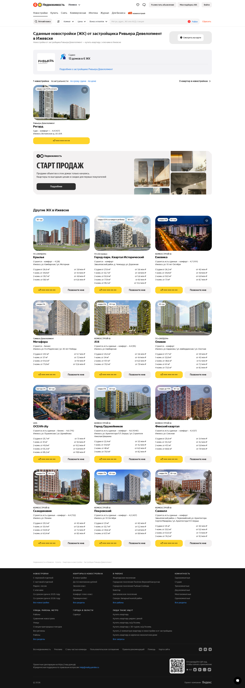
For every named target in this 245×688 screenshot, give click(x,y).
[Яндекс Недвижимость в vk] (200, 649)
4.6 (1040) (134, 431)
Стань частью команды (76, 649)
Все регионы (39, 631)
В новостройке (80, 578)
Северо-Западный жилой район (127, 598)
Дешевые (77, 590)
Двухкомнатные (182, 590)
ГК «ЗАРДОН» (39, 254)
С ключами (38, 590)
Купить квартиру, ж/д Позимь (126, 623)
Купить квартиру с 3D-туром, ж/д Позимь (132, 627)
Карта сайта (164, 649)
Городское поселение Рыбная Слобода (131, 586)
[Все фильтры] (58, 21)
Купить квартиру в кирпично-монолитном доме (135, 635)
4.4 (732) (72, 515)
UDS (35, 423)
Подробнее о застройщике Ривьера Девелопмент (86, 69)
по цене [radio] (92, 81)
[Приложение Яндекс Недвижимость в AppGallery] (204, 669)
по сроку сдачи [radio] (78, 81)
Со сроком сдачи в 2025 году (46, 594)
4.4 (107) (56, 131)
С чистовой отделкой (43, 582)
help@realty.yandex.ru (89, 667)
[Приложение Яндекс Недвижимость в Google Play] (199, 669)
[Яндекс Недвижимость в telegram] (210, 649)
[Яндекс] (207, 682)
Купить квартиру (121, 614)
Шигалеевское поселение (125, 594)
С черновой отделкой (43, 578)
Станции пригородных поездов (47, 627)
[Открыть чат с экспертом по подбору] (238, 681)
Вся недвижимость (42, 649)
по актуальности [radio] (59, 81)
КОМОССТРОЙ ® (163, 254)
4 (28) (57, 261)
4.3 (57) (193, 431)
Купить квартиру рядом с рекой (127, 618)
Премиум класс (80, 598)
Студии (178, 582)
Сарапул (77, 614)
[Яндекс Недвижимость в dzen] (205, 649)
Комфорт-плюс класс (83, 594)
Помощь (151, 649)
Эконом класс (79, 586)
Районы (36, 614)
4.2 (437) (133, 515)
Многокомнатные (183, 594)
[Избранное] (137, 4)
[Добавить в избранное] (84, 90)
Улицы (36, 623)
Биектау (117, 590)
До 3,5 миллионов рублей (85, 582)
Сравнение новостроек (44, 618)
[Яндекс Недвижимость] (49, 5)
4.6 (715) (70, 431)
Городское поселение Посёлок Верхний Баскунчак (136, 582)
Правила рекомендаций (133, 649)
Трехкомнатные (182, 586)
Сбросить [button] (206, 21)
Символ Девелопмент (43, 338)
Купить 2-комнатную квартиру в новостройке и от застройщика (142, 631)
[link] (207, 4)
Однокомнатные (182, 578)
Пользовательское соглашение (104, 649)
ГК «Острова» (100, 254)
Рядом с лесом (40, 586)
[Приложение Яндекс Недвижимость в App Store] (195, 669)
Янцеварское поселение (124, 578)
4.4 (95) (132, 346)
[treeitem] (41, 13)
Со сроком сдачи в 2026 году (46, 598)
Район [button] (195, 22)
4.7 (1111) (194, 261)
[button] (144, 4)
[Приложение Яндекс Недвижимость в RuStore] (209, 669)
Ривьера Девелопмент (44, 123)
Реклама (58, 649)
